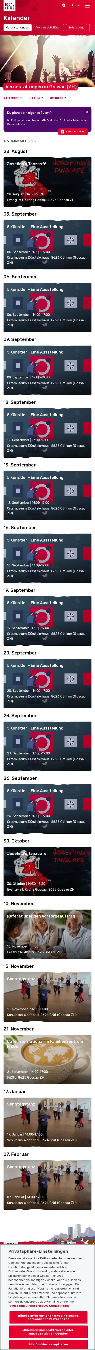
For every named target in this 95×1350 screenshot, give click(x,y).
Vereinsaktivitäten (48, 27)
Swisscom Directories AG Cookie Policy (40, 1305)
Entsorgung (76, 27)
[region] (47, 1297)
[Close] (87, 112)
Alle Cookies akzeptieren (48, 1344)
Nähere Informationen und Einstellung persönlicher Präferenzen (48, 1317)
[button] (63, 6)
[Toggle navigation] (87, 5)
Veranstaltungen (17, 27)
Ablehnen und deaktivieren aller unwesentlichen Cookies (48, 1331)
